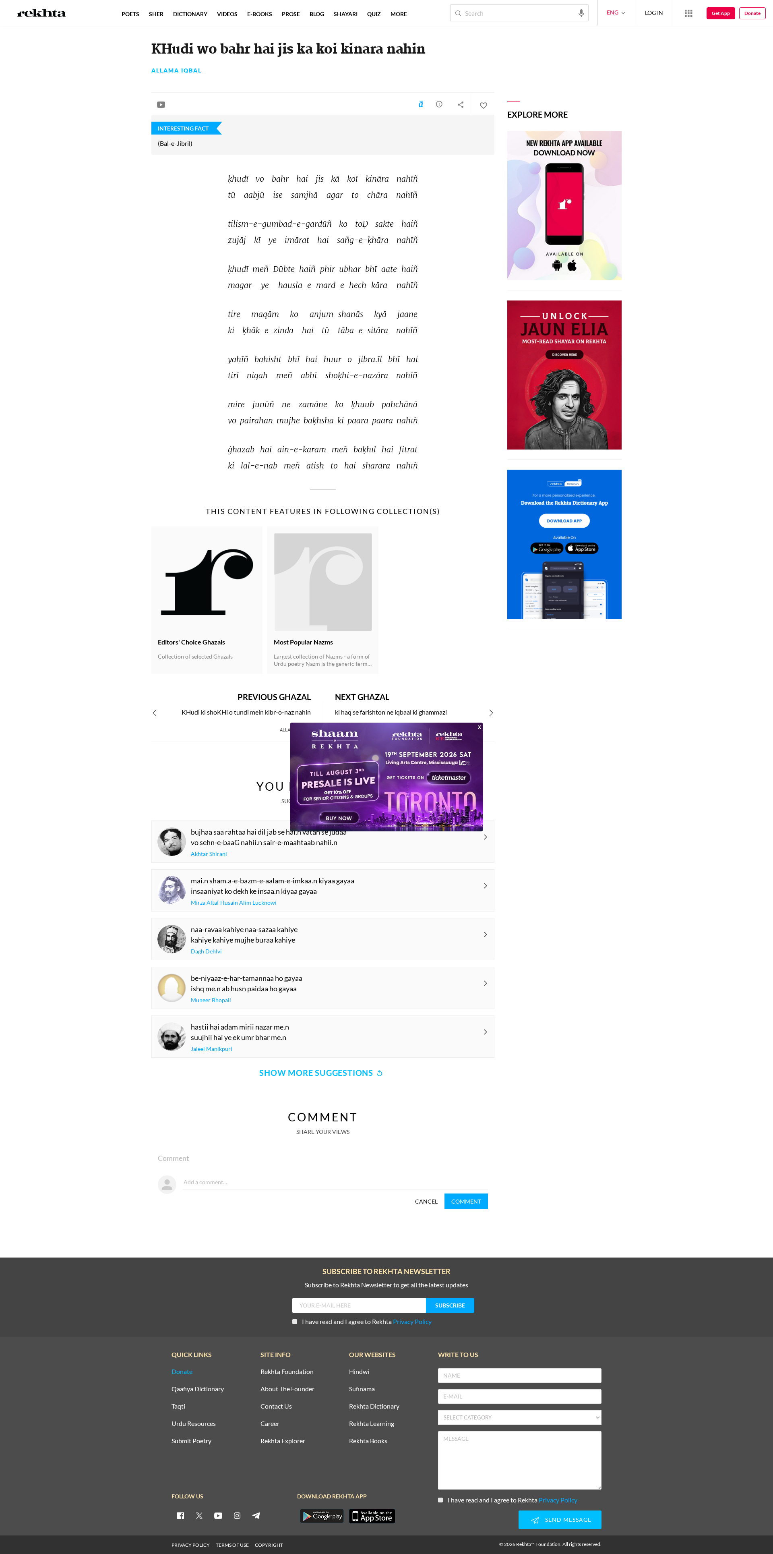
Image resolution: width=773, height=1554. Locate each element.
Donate (752, 13)
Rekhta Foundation (287, 1371)
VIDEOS (227, 13)
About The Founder (287, 1389)
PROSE (291, 13)
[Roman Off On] (421, 104)
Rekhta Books (368, 1441)
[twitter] (199, 1515)
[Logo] (41, 14)
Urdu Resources (194, 1423)
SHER (156, 13)
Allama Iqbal (176, 70)
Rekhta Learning (371, 1423)
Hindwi (359, 1371)
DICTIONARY (190, 13)
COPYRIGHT (269, 1545)
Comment (466, 1201)
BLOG (317, 13)
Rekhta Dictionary (374, 1406)
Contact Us (276, 1406)
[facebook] (180, 1515)
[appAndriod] (322, 1516)
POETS (130, 13)
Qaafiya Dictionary (198, 1389)
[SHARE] (460, 104)
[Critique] (439, 104)
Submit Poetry (191, 1441)
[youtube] (218, 1515)
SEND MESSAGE (568, 1519)
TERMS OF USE (232, 1545)
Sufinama (362, 1389)
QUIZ (374, 13)
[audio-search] (581, 12)
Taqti (178, 1406)
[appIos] (372, 1516)
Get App (721, 13)
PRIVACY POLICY (191, 1545)
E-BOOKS (259, 13)
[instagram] (237, 1515)
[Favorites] (483, 104)
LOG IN (654, 12)
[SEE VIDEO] (161, 104)
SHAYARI (346, 13)
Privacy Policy (412, 1321)
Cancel (426, 1201)
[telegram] (256, 1515)
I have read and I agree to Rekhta (367, 1321)
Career (269, 1423)
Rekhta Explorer (282, 1441)
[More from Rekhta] (688, 13)
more (399, 13)
